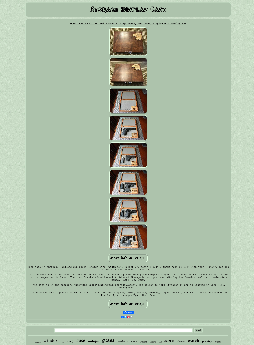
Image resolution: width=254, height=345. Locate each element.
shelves (181, 341)
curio (62, 342)
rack (134, 341)
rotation (38, 342)
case (80, 340)
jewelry (207, 341)
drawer (153, 342)
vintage (123, 341)
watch (193, 340)
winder (51, 341)
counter (218, 342)
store (169, 340)
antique (93, 341)
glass (108, 340)
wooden (143, 341)
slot (160, 342)
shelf (70, 341)
